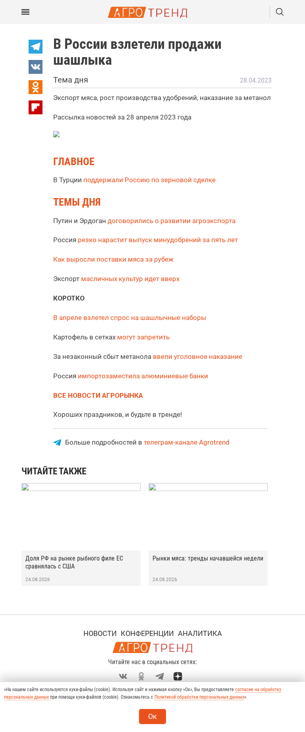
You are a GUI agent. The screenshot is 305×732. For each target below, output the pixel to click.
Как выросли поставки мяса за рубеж (113, 259)
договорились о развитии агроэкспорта (172, 221)
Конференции (147, 633)
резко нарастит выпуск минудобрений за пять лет (158, 240)
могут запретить (143, 337)
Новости (100, 633)
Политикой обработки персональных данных (199, 697)
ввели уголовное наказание (197, 356)
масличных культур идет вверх (130, 279)
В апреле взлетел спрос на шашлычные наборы (129, 318)
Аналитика (200, 633)
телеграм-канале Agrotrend (187, 442)
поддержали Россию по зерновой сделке (149, 180)
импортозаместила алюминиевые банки (143, 376)
